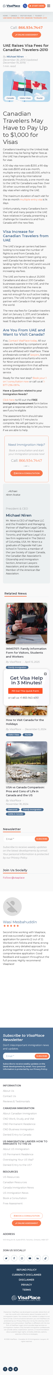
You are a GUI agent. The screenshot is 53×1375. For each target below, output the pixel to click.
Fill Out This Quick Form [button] (25, 690)
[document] (26, 687)
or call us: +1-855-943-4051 (23, 697)
